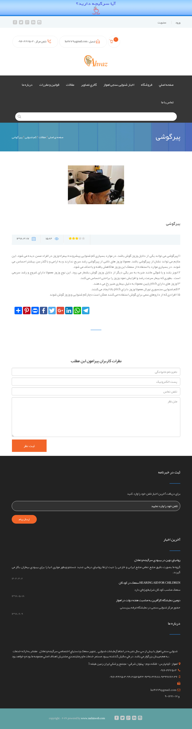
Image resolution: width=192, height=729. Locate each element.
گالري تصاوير (89, 84)
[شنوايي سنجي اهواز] (96, 60)
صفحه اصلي (166, 84)
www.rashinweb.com (93, 718)
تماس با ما (167, 102)
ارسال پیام (24, 519)
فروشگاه (146, 84)
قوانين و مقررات (49, 84)
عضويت (162, 22)
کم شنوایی (30, 137)
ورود (177, 22)
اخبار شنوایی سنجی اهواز (118, 84)
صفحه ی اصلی (55, 137)
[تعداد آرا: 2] (70, 238)
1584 (49, 238)
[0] (111, 42)
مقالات (70, 84)
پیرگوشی (17, 137)
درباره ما (27, 84)
